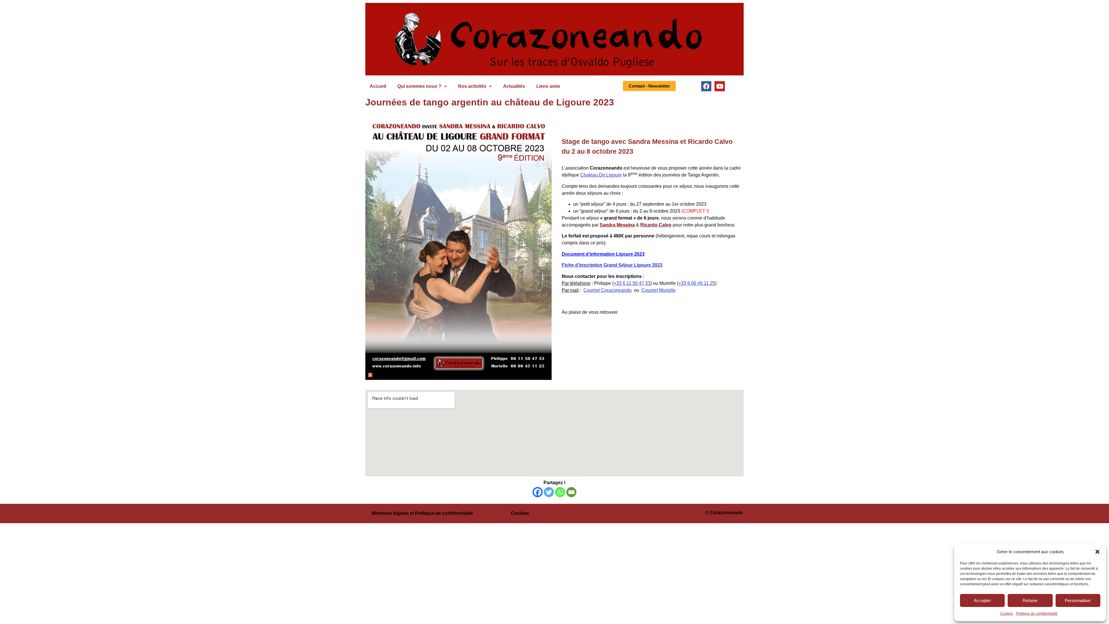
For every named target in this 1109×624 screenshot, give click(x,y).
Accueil (378, 86)
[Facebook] (706, 86)
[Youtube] (719, 86)
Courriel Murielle (658, 290)
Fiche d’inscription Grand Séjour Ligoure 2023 (612, 265)
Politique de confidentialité (1037, 614)
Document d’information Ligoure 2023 (603, 254)
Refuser (1030, 600)
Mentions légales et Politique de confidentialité (422, 513)
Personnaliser (1078, 600)
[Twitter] (549, 492)
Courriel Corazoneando (607, 290)
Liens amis (548, 86)
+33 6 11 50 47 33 (632, 283)
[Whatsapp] (560, 492)
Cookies (1006, 614)
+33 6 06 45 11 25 (696, 283)
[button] (1097, 552)
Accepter (982, 600)
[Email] (571, 492)
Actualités (514, 86)
